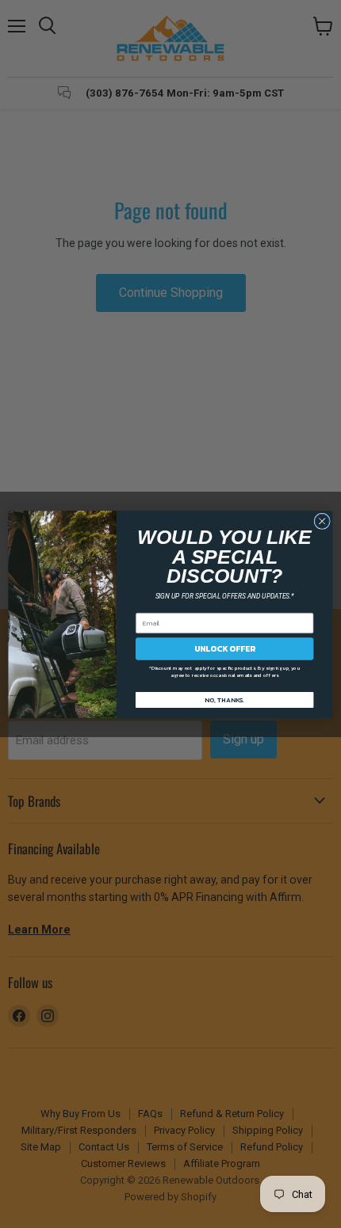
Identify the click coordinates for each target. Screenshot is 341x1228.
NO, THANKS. (224, 699)
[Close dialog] (322, 521)
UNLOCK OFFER (224, 648)
